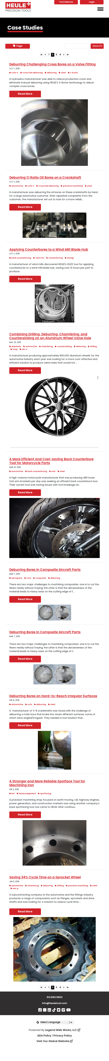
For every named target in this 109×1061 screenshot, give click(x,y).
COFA (28, 578)
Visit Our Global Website (53, 1041)
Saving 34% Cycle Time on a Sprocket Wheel (45, 877)
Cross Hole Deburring (32, 73)
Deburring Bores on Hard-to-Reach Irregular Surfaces (53, 696)
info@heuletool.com (54, 1003)
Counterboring (55, 258)
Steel (63, 73)
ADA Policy (44, 1035)
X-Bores (74, 73)
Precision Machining (73, 186)
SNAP (15, 349)
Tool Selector (66, 2)
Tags (19, 46)
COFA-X (14, 73)
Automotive (17, 186)
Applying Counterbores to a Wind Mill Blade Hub (48, 249)
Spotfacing (45, 794)
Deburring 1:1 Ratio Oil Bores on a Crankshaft (45, 177)
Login (92, 2)
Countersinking (64, 347)
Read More (25, 94)
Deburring (52, 73)
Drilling (93, 347)
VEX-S (24, 349)
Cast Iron (39, 258)
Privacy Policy (62, 1035)
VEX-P (15, 889)
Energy (70, 258)
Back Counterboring (21, 258)
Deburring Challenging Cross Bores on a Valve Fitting (52, 64)
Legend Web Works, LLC (61, 1030)
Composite (40, 578)
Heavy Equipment (27, 794)
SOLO (53, 471)
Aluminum (16, 347)
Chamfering (47, 347)
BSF (13, 794)
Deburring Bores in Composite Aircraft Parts (45, 570)
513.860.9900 (54, 997)
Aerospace (16, 578)
